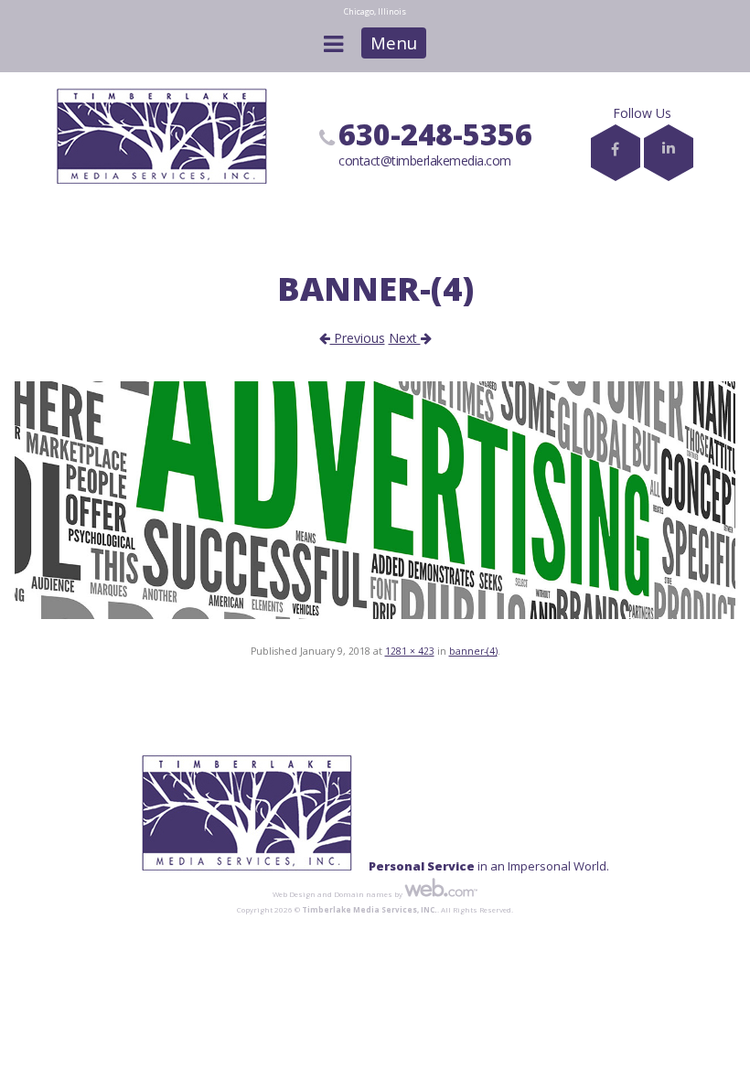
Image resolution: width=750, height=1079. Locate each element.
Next (405, 338)
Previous (357, 338)
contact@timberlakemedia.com (424, 160)
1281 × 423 (409, 651)
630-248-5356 (435, 134)
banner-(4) (473, 651)
